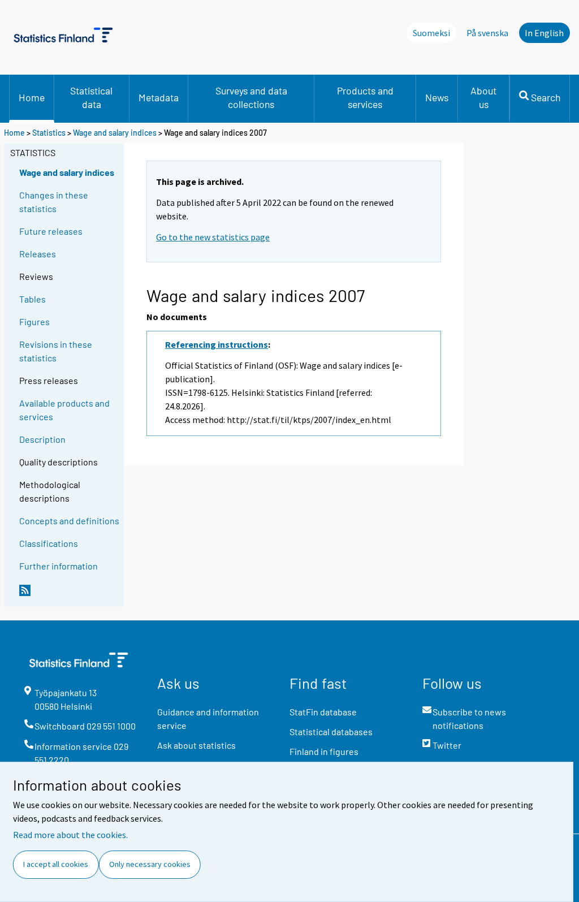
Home (32, 97)
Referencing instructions (216, 344)
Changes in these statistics (53, 201)
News (436, 97)
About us (483, 97)
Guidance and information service (208, 718)
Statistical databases (331, 731)
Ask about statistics (196, 745)
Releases (37, 253)
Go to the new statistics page (213, 237)
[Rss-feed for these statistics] (69, 595)
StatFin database (323, 711)
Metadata (159, 97)
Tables (32, 299)
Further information (58, 565)
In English (544, 32)
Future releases (51, 231)
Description (42, 439)
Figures (34, 321)
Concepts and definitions (69, 520)
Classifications (48, 543)
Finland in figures (324, 751)
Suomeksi (431, 32)
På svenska (487, 32)
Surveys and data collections (251, 97)
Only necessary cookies (150, 864)
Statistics (49, 132)
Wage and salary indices (115, 132)
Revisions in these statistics (55, 351)
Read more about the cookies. (70, 834)
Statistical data (91, 97)
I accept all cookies (55, 864)
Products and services (365, 97)
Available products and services (64, 410)
